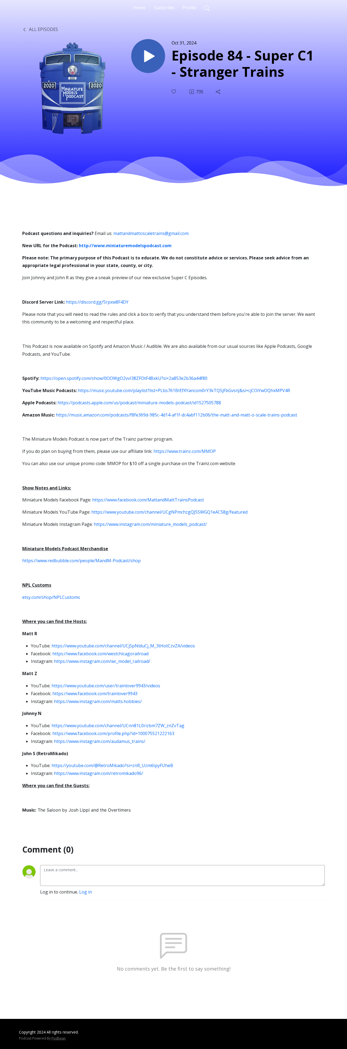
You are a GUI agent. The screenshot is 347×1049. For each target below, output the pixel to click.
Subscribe (164, 8)
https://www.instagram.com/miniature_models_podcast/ (150, 524)
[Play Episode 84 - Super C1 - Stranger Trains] (148, 56)
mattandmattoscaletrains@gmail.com (151, 233)
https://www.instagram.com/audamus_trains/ (99, 741)
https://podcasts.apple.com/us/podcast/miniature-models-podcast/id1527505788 (139, 403)
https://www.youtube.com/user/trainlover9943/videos (106, 686)
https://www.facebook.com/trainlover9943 (94, 694)
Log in (85, 892)
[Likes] (174, 91)
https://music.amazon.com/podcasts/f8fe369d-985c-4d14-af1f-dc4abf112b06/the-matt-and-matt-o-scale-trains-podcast (176, 415)
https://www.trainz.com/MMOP (184, 451)
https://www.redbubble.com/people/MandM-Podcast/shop (81, 561)
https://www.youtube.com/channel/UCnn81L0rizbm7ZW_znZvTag (118, 726)
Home (139, 8)
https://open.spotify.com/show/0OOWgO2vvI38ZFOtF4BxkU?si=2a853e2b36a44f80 (123, 378)
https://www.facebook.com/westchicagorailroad (100, 654)
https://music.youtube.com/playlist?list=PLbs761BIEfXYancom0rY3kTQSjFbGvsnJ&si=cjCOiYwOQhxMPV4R (184, 390)
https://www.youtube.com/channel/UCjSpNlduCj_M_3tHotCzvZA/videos (123, 646)
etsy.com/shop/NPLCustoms (51, 597)
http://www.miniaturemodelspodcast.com (125, 246)
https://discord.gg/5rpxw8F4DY (97, 302)
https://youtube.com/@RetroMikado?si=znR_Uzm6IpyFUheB (112, 765)
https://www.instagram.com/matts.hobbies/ (98, 701)
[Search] (207, 7)
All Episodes (43, 29)
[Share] (218, 91)
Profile (189, 8)
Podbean (59, 1038)
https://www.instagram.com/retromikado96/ (98, 773)
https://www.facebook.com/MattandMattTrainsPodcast (148, 500)
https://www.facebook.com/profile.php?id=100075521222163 (113, 733)
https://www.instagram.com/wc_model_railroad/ (102, 661)
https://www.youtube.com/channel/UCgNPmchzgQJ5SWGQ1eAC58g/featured (169, 512)
